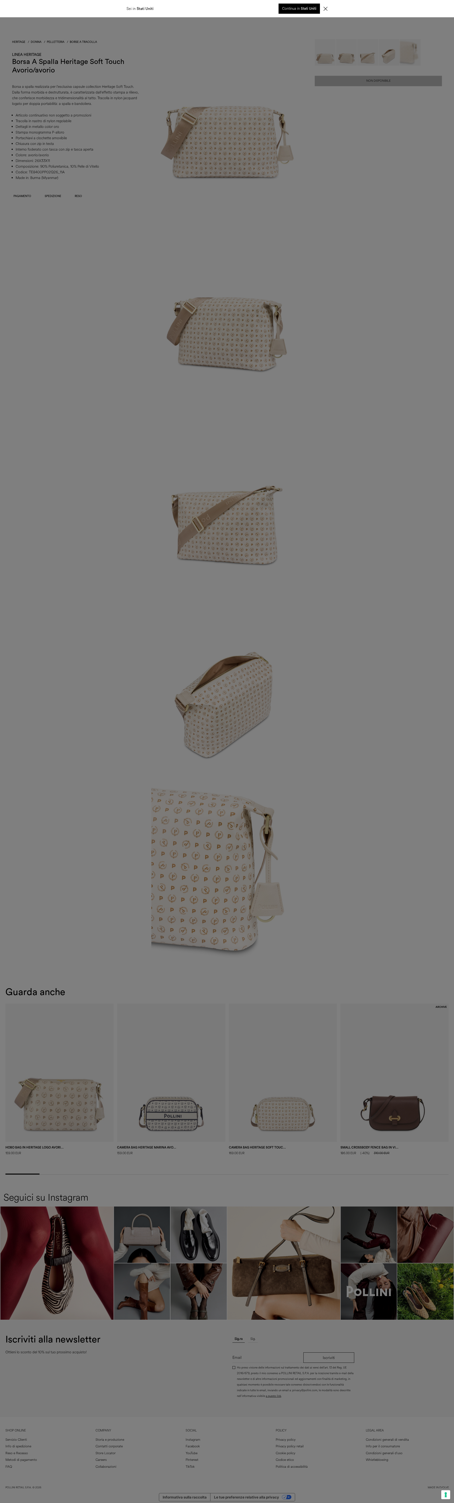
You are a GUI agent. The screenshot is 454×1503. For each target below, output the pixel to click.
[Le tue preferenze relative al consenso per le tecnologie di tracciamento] (445, 1494)
